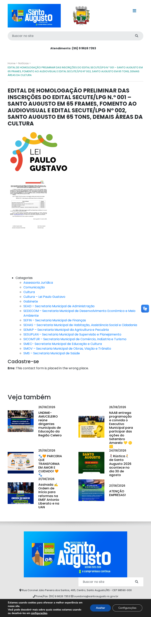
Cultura (29, 292)
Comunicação (34, 287)
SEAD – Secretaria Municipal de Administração (59, 306)
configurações (39, 613)
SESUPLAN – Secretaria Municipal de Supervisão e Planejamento (72, 334)
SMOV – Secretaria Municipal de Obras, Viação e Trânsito (67, 348)
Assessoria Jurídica (38, 282)
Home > (12, 63)
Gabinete (30, 301)
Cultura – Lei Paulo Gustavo (44, 296)
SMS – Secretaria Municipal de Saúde (51, 353)
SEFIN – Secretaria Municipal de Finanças (54, 320)
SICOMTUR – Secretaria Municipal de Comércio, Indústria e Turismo (74, 339)
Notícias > (24, 63)
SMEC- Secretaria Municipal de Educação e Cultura (62, 344)
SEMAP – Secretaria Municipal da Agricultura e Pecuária (66, 329)
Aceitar (100, 608)
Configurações (127, 608)
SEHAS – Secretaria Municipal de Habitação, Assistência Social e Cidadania (80, 325)
